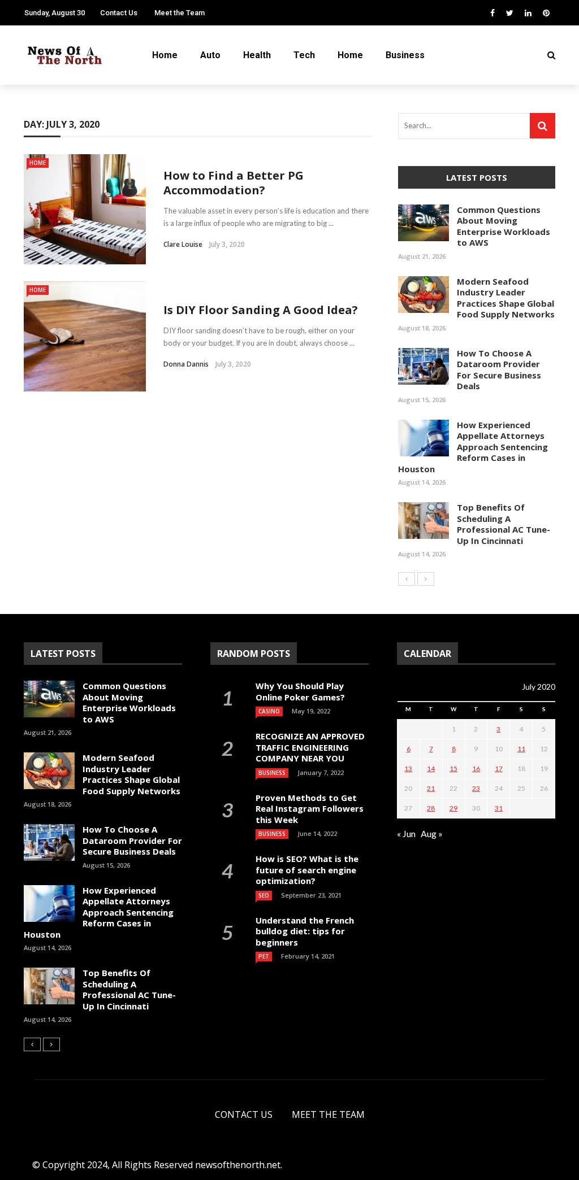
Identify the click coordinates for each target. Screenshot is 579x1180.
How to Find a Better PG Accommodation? (233, 183)
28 (431, 808)
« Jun (406, 833)
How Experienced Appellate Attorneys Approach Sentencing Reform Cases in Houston (473, 446)
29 (453, 808)
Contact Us (118, 12)
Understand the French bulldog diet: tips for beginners (305, 931)
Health (257, 55)
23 (476, 788)
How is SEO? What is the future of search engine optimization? (307, 869)
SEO (263, 895)
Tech (304, 55)
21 (431, 788)
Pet (263, 956)
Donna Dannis (186, 364)
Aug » (432, 833)
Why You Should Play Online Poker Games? (300, 691)
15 (453, 768)
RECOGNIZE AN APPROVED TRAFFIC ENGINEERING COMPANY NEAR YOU (310, 747)
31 (499, 808)
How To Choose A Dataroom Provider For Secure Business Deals (499, 369)
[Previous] (406, 579)
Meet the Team (179, 12)
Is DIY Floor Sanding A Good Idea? (262, 309)
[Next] (425, 579)
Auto (210, 55)
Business (405, 55)
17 (499, 768)
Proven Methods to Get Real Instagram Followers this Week (310, 808)
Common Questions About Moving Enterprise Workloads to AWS (503, 226)
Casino (269, 711)
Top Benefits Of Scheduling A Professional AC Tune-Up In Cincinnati (503, 524)
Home (165, 55)
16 (476, 768)
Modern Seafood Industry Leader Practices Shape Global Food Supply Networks (506, 298)
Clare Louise (182, 244)
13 (408, 768)
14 (431, 768)
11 (521, 748)
